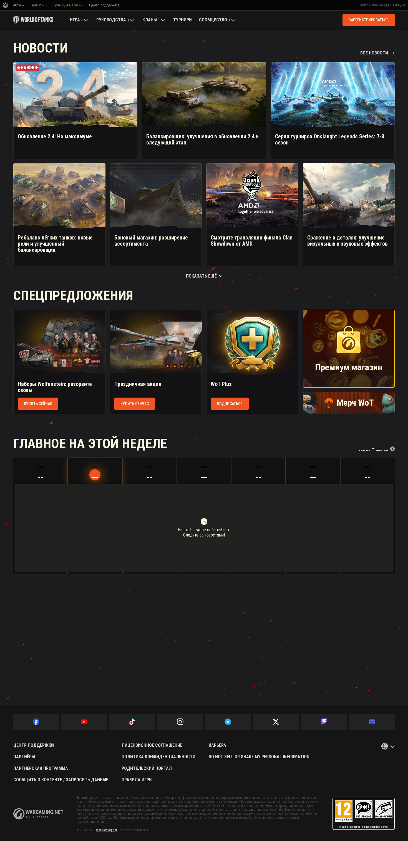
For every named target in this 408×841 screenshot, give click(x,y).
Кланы (149, 20)
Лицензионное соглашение (152, 745)
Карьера (217, 745)
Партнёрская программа (40, 768)
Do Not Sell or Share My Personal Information (259, 756)
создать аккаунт (391, 5)
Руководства (111, 20)
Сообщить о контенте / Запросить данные (60, 779)
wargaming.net (38, 814)
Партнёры (24, 756)
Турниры (182, 20)
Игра (75, 20)
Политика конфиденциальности (158, 756)
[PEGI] (364, 814)
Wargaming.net (106, 830)
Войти (365, 5)
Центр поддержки (33, 745)
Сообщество (213, 20)
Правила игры (137, 779)
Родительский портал (147, 768)
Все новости (374, 53)
